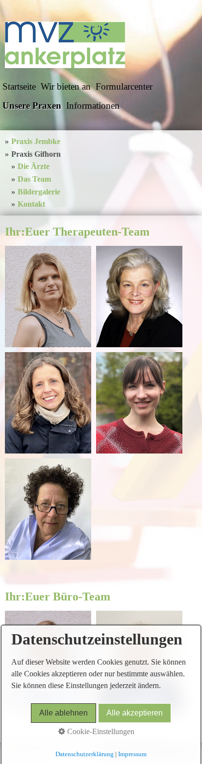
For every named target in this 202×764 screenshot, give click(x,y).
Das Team (34, 179)
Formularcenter (124, 86)
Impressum (132, 754)
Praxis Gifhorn (36, 154)
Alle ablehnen (63, 713)
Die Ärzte (34, 166)
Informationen (93, 105)
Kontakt (31, 204)
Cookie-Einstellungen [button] (99, 731)
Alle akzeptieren (134, 713)
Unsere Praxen (31, 105)
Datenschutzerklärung (84, 754)
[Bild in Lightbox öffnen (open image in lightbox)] (48, 296)
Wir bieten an (66, 86)
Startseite (19, 86)
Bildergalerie (39, 192)
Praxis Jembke (35, 141)
